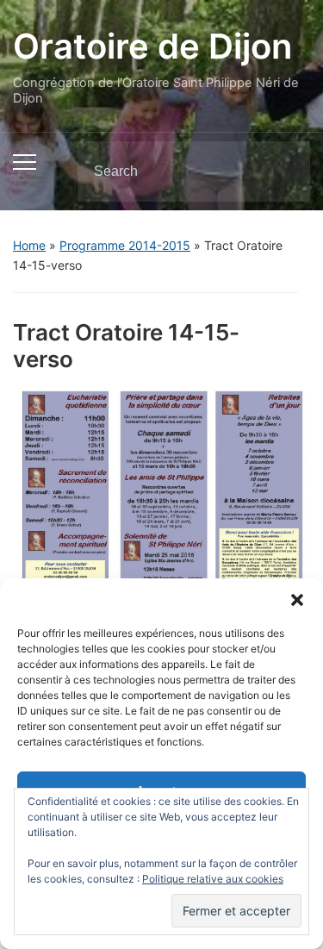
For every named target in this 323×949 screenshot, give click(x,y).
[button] (297, 600)
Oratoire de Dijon (152, 46)
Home (29, 245)
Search (282, 171)
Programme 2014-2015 (124, 245)
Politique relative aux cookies (212, 878)
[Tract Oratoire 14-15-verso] (161, 489)
